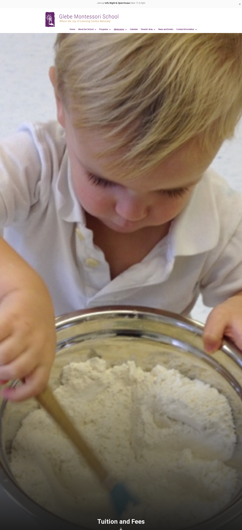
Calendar (134, 29)
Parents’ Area (147, 29)
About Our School (86, 29)
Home (72, 29)
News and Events (165, 29)
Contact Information (185, 29)
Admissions (119, 29)
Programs (103, 29)
